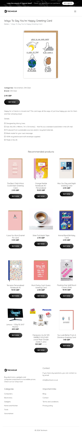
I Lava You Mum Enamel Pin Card (15, 236)
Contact (45, 398)
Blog (44, 394)
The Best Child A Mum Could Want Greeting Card (15, 185)
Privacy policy (48, 406)
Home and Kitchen (11, 406)
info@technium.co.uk (50, 380)
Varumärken (18, 88)
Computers (8, 394)
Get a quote (68, 3)
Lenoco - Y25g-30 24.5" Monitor (15, 325)
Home (6, 24)
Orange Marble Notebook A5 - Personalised (41, 185)
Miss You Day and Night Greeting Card (66, 184)
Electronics (8, 398)
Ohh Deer (27, 88)
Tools (6, 410)
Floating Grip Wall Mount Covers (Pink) (66, 286)
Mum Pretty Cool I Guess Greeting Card (41, 286)
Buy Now (12, 102)
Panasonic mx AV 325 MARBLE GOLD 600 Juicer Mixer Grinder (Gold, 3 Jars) (41, 338)
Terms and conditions (51, 402)
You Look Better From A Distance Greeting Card (66, 336)
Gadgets (7, 402)
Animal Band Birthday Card (66, 236)
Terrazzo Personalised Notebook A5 (15, 286)
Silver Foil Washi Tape (41, 235)
